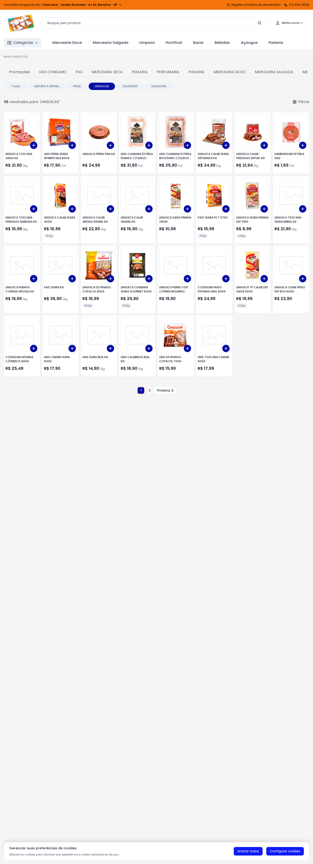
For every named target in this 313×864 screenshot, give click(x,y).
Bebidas (222, 42)
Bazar (198, 42)
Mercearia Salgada (110, 42)
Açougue (249, 42)
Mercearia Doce (67, 42)
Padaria (276, 42)
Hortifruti (174, 42)
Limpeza (147, 42)
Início (7, 57)
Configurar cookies (285, 851)
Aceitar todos (248, 851)
